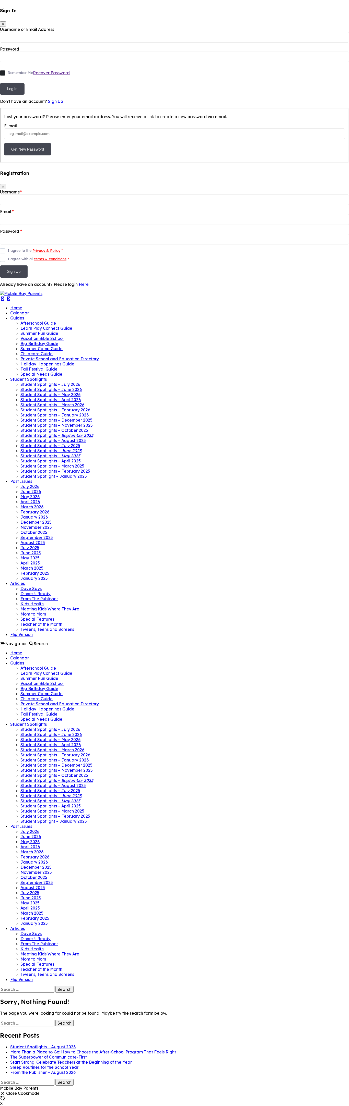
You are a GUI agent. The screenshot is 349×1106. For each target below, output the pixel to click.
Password (9, 49)
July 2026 (29, 486)
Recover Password (51, 72)
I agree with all (38, 259)
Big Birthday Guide (39, 343)
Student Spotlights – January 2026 (54, 414)
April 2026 (30, 501)
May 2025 (30, 557)
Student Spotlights (28, 379)
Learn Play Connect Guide (46, 328)
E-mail (10, 125)
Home (16, 307)
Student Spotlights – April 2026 (50, 399)
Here (84, 284)
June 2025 (30, 552)
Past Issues (21, 481)
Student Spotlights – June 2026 (51, 389)
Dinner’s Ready (35, 593)
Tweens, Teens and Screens (47, 629)
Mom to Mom (33, 614)
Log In (12, 89)
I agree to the (35, 250)
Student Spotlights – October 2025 (54, 430)
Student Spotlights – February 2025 (55, 471)
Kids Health (32, 603)
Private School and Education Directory (59, 358)
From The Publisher (39, 598)
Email (7, 211)
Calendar (19, 312)
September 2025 (36, 537)
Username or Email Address (27, 29)
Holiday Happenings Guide (47, 363)
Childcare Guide (36, 353)
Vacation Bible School (42, 338)
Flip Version (21, 634)
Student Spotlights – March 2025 (52, 466)
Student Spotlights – (56, 435)
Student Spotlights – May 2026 (50, 394)
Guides (17, 318)
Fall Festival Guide (38, 369)
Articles (17, 583)
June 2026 (30, 491)
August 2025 (32, 542)
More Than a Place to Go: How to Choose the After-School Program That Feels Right (93, 1051)
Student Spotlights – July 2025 (50, 445)
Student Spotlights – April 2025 (50, 460)
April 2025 (30, 563)
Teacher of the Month (41, 624)
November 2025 (36, 527)
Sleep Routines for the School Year (44, 1067)
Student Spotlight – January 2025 (53, 476)
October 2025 (33, 532)
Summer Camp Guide (41, 348)
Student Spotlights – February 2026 (55, 409)
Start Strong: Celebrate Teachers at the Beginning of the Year (71, 1062)
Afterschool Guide (38, 323)
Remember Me (20, 72)
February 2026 (34, 511)
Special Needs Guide (41, 374)
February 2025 (34, 573)
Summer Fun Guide (39, 333)
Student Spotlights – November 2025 (56, 425)
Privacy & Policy (46, 250)
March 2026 (31, 506)
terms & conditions (50, 259)
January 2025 (34, 578)
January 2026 (34, 517)
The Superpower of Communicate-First (48, 1057)
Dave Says (31, 588)
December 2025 (36, 522)
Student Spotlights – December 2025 (56, 420)
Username (11, 191)
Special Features (37, 619)
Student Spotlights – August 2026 (43, 1046)
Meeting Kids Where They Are (49, 608)
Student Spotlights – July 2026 (50, 384)
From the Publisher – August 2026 (43, 1072)
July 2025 (29, 547)
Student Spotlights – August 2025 (53, 440)
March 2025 (31, 568)
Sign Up (55, 101)
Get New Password (27, 149)
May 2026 (30, 496)
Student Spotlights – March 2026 (52, 404)
